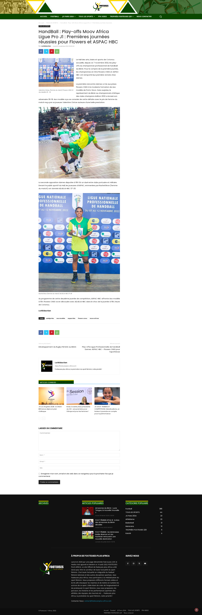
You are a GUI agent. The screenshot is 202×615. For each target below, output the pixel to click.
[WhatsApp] (57, 51)
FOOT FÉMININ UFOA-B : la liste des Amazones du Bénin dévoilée (107, 522)
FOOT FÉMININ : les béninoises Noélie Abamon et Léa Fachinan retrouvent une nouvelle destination (107, 535)
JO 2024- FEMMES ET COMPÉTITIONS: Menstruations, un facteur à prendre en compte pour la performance (106, 410)
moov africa (94, 318)
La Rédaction (46, 46)
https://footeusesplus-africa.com (65, 366)
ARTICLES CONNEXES (48, 382)
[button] (160, 16)
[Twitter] (46, 51)
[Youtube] (145, 563)
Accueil (41, 23)
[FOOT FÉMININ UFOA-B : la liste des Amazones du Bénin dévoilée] (87, 523)
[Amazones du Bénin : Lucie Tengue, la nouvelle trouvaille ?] (87, 511)
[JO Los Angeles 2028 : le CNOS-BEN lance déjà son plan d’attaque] (51, 396)
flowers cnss (82, 318)
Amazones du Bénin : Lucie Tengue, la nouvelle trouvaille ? (107, 510)
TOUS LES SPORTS (52, 23)
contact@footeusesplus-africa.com (97, 601)
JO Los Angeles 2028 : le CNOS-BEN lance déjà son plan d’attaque (50, 409)
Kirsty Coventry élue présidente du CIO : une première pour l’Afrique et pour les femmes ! (78, 409)
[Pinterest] (51, 51)
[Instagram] (133, 563)
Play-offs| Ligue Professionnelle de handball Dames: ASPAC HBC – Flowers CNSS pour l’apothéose (101, 349)
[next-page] (43, 418)
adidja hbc (50, 318)
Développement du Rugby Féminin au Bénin (57, 347)
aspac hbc (71, 318)
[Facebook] (41, 51)
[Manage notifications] (196, 610)
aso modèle (60, 318)
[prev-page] (40, 418)
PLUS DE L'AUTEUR (65, 382)
